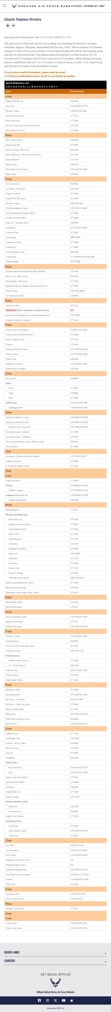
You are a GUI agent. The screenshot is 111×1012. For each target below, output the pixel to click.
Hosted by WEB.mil (55, 1008)
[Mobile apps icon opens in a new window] (72, 1000)
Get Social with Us (55, 974)
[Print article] (8, 25)
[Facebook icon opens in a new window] (39, 1000)
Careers (9, 960)
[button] (4, 6)
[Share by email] (13, 25)
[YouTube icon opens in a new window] (63, 1000)
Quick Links (11, 952)
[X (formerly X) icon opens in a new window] (55, 1000)
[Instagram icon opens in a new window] (47, 1000)
